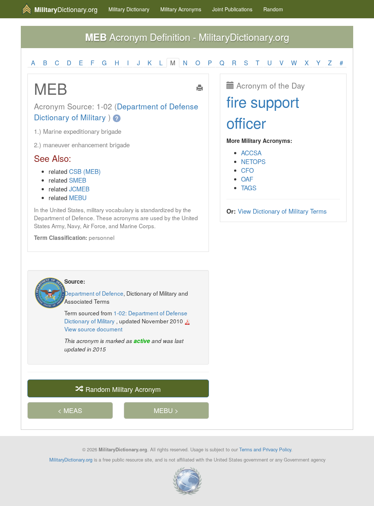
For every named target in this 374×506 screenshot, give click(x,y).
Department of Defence (93, 293)
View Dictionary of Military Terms (282, 211)
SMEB (77, 180)
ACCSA (251, 152)
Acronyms (180, 9)
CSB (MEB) (85, 171)
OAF (247, 179)
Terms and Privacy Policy (265, 449)
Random (273, 9)
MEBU (78, 197)
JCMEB (79, 188)
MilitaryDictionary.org (70, 459)
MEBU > (166, 410)
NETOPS (253, 161)
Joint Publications (232, 9)
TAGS (248, 187)
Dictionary (128, 9)
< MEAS (70, 410)
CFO (247, 170)
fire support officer (262, 112)
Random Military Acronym (122, 388)
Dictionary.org (66, 9)
